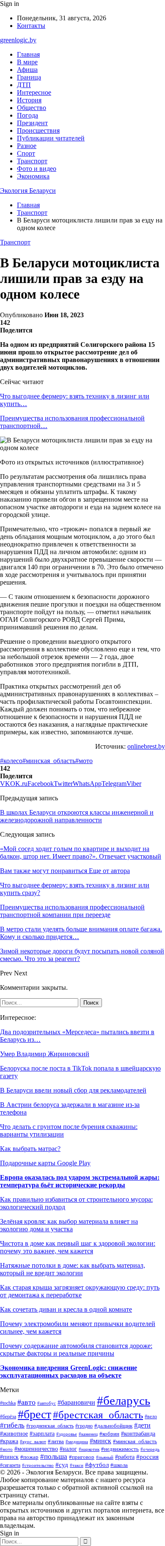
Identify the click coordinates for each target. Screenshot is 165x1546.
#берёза (8, 1417)
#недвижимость (120, 1449)
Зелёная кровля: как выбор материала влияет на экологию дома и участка (69, 1225)
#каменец (88, 1433)
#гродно (84, 1426)
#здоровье (66, 1433)
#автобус (46, 1403)
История (29, 100)
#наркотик (89, 1449)
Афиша (27, 69)
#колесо (11, 760)
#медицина (77, 1441)
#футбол (97, 1464)
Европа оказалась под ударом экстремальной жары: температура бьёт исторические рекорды (80, 1181)
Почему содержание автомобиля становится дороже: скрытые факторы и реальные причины (76, 1349)
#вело (151, 1417)
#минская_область (48, 760)
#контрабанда (138, 1433)
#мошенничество (36, 1449)
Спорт (26, 153)
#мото (84, 760)
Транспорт (32, 161)
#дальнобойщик (113, 1426)
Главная (28, 54)
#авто (26, 1402)
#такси (76, 1465)
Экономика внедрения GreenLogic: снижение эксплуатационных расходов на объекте (68, 1371)
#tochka (8, 1403)
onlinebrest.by (146, 746)
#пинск (9, 1456)
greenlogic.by (18, 40)
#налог (68, 1449)
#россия (147, 1456)
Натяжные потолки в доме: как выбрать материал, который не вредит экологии (72, 1269)
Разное (26, 145)
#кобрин (109, 1434)
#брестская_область (98, 1414)
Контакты (31, 25)
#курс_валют (33, 1441)
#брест (34, 1414)
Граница (29, 77)
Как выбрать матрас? (30, 1148)
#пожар (29, 1457)
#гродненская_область (50, 1426)
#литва (56, 1441)
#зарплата (42, 1433)
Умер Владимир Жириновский (44, 1053)
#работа (125, 1457)
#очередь (150, 1449)
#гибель (12, 1425)
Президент (32, 122)
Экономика (33, 176)
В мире (27, 62)
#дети (142, 1425)
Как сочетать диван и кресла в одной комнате (66, 1309)
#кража (9, 1441)
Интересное (34, 92)
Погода (27, 115)
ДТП (24, 84)
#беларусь (123, 1400)
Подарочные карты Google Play (45, 1163)
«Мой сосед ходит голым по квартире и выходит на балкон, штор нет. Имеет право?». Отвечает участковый (80, 852)
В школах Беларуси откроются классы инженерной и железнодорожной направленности (77, 816)
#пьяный (104, 1457)
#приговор (81, 1457)
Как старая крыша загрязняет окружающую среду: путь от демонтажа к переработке (80, 1291)
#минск (100, 1440)
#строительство (38, 1465)
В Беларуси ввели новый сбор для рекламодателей (73, 1090)
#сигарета (10, 1465)
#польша (53, 1457)
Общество (31, 107)
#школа (119, 1465)
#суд (61, 1464)
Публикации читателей (51, 138)
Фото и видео (36, 168)
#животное (14, 1434)
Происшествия (38, 130)
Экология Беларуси (28, 190)
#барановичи (76, 1402)
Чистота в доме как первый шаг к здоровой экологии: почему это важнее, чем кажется (77, 1247)
